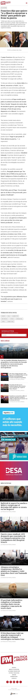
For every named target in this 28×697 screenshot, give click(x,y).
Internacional (14, 676)
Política (14, 667)
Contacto (14, 678)
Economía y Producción (14, 671)
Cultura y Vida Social (14, 673)
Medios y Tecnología (14, 669)
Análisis (14, 674)
